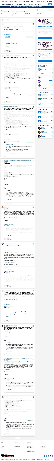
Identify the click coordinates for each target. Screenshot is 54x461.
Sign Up (50, 4)
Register (31, 6)
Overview (16, 4)
